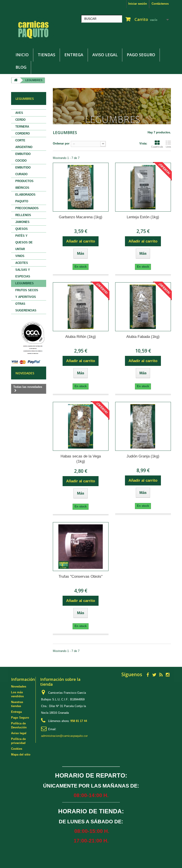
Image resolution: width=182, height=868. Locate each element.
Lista (168, 146)
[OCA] (32, 338)
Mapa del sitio (20, 754)
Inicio (22, 54)
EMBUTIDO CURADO (23, 171)
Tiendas (46, 54)
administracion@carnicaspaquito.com (65, 736)
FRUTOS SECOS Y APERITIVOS (26, 294)
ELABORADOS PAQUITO (25, 198)
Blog (21, 67)
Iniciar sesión (137, 3)
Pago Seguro (141, 54)
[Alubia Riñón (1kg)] (80, 307)
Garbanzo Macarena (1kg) (80, 217)
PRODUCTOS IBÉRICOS (24, 184)
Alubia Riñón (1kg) (80, 337)
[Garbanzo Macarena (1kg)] (80, 187)
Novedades (25, 373)
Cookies (16, 748)
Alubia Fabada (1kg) (143, 337)
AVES (19, 112)
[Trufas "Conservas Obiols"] (80, 546)
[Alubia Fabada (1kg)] (143, 307)
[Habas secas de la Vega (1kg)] (80, 426)
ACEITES (21, 263)
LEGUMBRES (24, 283)
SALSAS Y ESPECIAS (22, 273)
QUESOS (21, 229)
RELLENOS (23, 215)
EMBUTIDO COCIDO (23, 157)
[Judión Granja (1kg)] (143, 426)
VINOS (19, 256)
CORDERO (22, 133)
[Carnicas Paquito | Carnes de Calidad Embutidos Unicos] (35, 30)
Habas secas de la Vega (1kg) (81, 458)
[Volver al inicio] (16, 80)
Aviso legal (105, 54)
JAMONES (22, 222)
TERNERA (22, 126)
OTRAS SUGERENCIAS (25, 307)
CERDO (20, 119)
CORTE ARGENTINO (23, 144)
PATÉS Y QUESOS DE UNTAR (24, 242)
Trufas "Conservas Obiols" (81, 576)
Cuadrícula (157, 146)
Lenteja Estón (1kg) (143, 217)
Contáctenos (160, 3)
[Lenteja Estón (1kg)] (143, 187)
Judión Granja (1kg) (143, 456)
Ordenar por (61, 143)
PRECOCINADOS (27, 208)
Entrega (73, 54)
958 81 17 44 (78, 721)
